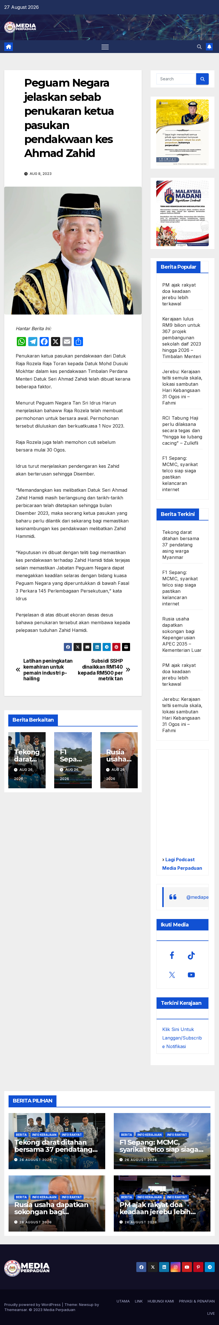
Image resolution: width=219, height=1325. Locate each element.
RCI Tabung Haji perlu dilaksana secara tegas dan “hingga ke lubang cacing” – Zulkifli (182, 430)
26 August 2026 (35, 1160)
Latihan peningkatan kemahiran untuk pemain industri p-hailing (48, 669)
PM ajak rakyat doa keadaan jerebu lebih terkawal (154, 1212)
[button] (199, 47)
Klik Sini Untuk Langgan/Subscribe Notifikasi (182, 1037)
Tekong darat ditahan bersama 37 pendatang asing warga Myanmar (180, 544)
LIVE (211, 1313)
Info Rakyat (72, 1134)
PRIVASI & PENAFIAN (197, 1301)
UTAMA (123, 1301)
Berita (21, 1134)
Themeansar (15, 1309)
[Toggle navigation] (105, 46)
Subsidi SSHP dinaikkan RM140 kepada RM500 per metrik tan (100, 669)
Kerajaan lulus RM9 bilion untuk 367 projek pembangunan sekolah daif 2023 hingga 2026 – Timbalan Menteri (181, 337)
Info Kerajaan (44, 1134)
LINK (139, 1301)
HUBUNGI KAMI (161, 1301)
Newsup (86, 1304)
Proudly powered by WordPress (33, 1304)
